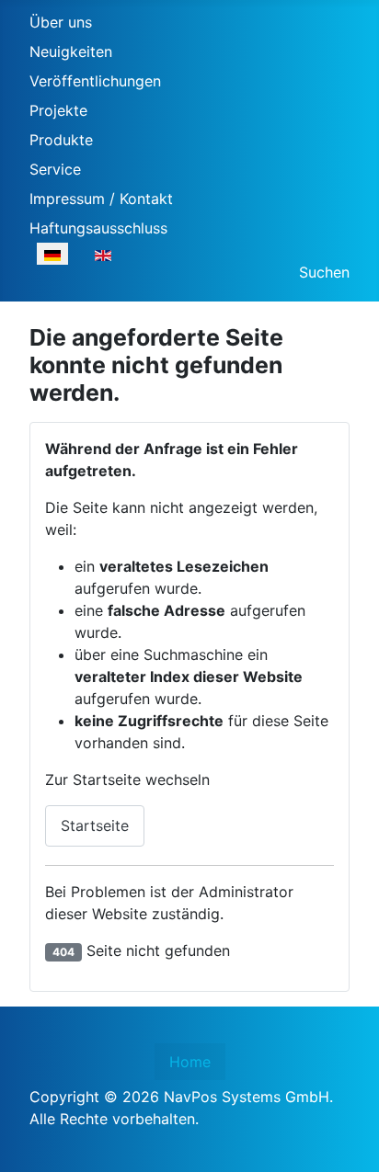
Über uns (60, 22)
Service (55, 169)
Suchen (324, 272)
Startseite (95, 825)
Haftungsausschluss (98, 228)
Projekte (58, 110)
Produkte (61, 140)
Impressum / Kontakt (101, 198)
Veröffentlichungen (95, 81)
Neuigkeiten (70, 51)
